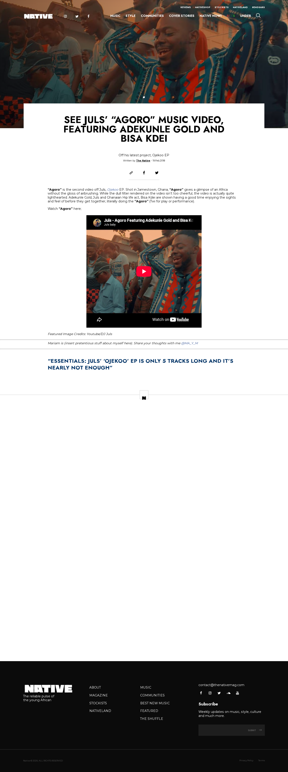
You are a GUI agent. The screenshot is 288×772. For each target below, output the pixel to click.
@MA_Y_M (189, 343)
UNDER (245, 15)
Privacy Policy (246, 760)
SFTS (231, 15)
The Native (143, 160)
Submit (252, 730)
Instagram (65, 16)
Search (258, 15)
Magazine (98, 695)
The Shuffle (151, 719)
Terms (261, 760)
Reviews (185, 7)
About (95, 687)
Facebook (88, 16)
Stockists (222, 7)
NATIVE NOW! (211, 15)
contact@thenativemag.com (221, 685)
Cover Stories (181, 15)
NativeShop (202, 7)
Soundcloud (228, 693)
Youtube (237, 693)
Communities (152, 15)
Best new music (155, 703)
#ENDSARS (258, 7)
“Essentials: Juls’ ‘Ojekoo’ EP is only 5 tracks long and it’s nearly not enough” (140, 364)
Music (115, 15)
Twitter (77, 16)
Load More (144, 644)
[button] (144, 97)
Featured (149, 711)
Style (130, 15)
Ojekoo (112, 190)
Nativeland (240, 7)
